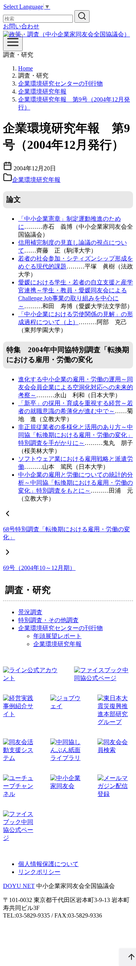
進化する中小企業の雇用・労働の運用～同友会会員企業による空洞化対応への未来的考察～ (75, 387)
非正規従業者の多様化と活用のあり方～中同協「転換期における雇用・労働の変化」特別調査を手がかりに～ (75, 435)
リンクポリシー (39, 872)
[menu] (13, 42)
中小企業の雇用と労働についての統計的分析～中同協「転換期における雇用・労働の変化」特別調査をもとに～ (75, 482)
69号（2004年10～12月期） (39, 568)
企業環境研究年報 (42, 91)
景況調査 (30, 612)
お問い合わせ (21, 26)
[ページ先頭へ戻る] (127, 957)
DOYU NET (19, 886)
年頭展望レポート (57, 636)
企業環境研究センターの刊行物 (60, 83)
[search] (82, 16)
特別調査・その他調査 (48, 620)
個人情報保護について (48, 864)
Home (25, 68)
